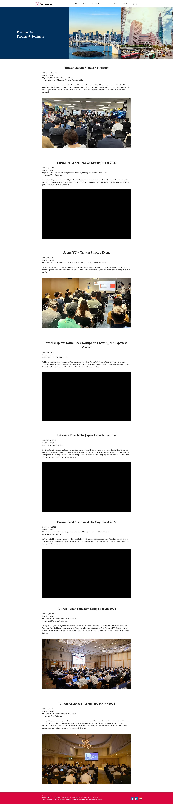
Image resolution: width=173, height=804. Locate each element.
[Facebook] (132, 798)
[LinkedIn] (136, 798)
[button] (134, 3)
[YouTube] (140, 798)
